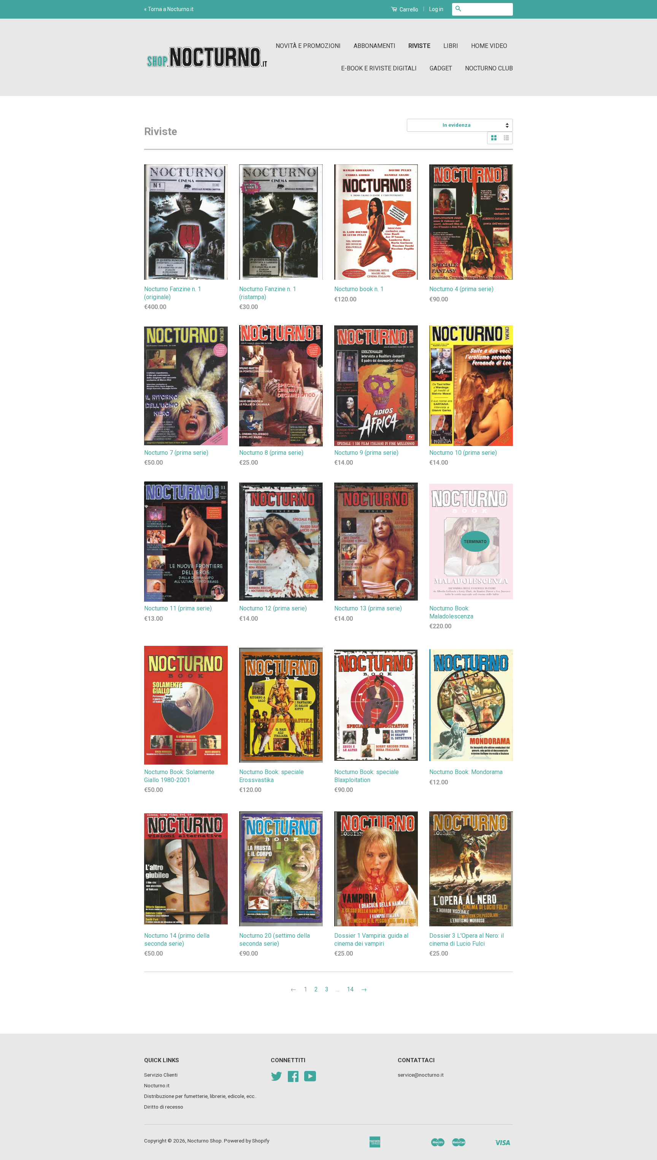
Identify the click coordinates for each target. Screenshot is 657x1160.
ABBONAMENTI (374, 45)
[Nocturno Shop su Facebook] (293, 1079)
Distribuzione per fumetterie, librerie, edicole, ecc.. (200, 1096)
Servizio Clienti (161, 1075)
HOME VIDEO (489, 45)
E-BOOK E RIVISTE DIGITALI (379, 68)
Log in (436, 9)
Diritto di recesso (163, 1107)
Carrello (408, 9)
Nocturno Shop (204, 1141)
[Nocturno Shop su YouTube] (310, 1079)
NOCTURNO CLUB (489, 68)
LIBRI (450, 45)
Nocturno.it (157, 1085)
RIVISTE (419, 45)
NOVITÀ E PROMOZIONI (308, 45)
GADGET (441, 68)
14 (350, 989)
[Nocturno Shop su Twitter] (276, 1079)
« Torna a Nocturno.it (169, 9)
